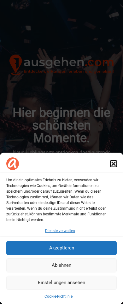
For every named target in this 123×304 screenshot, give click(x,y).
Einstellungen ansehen (61, 282)
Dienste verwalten (60, 231)
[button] (113, 164)
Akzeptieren (61, 248)
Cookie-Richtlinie (58, 296)
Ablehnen (61, 265)
